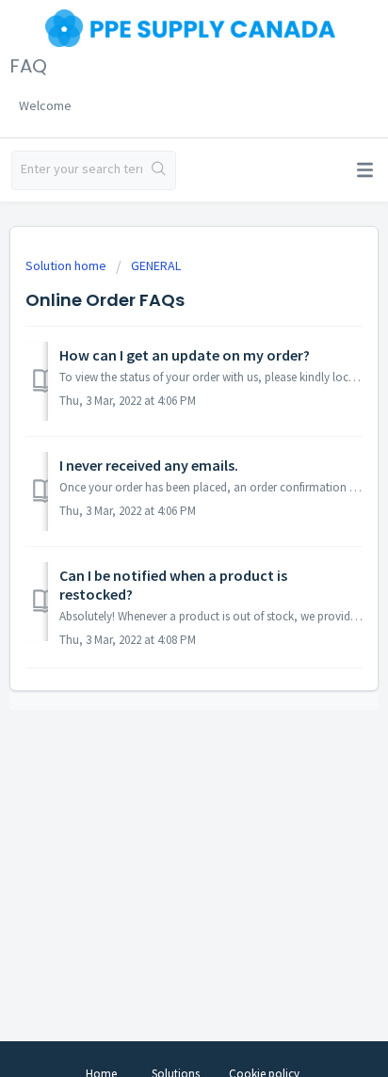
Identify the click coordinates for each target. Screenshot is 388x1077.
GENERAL (156, 265)
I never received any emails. (148, 465)
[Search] (158, 170)
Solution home (67, 265)
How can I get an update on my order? (184, 355)
